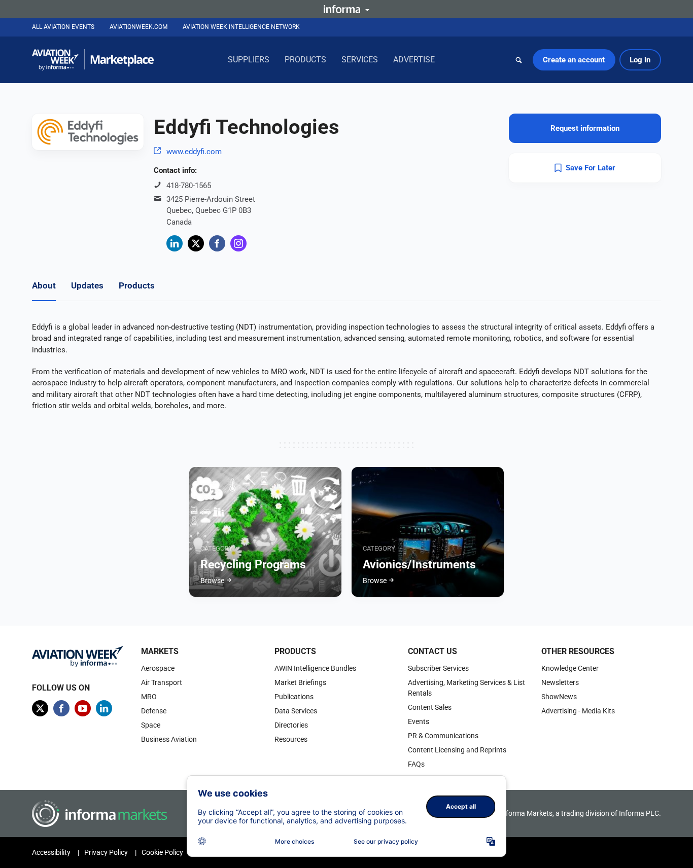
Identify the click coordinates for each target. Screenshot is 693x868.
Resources (290, 739)
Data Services (295, 711)
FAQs (416, 764)
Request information (584, 128)
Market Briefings (300, 682)
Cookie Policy (162, 852)
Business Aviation (169, 739)
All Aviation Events (63, 26)
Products (305, 59)
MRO (149, 697)
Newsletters (560, 682)
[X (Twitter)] (196, 243)
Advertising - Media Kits (578, 711)
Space (150, 725)
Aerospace (158, 668)
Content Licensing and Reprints (457, 750)
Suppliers (248, 59)
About (44, 285)
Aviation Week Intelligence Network (241, 26)
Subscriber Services (438, 668)
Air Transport (161, 682)
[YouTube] (83, 708)
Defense (153, 711)
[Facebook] (217, 243)
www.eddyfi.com (194, 151)
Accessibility (51, 852)
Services (359, 59)
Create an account (574, 59)
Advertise (414, 59)
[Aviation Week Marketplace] (93, 59)
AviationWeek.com (138, 26)
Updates (87, 285)
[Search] (519, 60)
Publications (294, 697)
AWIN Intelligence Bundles (315, 668)
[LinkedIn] (174, 243)
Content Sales (430, 707)
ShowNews (559, 697)
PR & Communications (443, 736)
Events (418, 721)
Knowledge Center (570, 668)
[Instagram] (238, 243)
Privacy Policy (106, 852)
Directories (291, 725)
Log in (640, 59)
